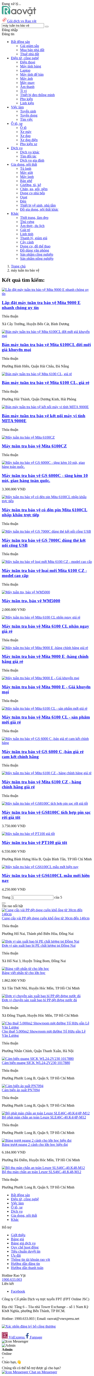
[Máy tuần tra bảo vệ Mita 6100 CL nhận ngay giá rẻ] (41, 617)
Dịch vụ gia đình (32, 160)
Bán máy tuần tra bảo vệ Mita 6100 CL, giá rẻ (45, 382)
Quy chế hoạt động (25, 1247)
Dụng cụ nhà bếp (32, 193)
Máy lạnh (27, 177)
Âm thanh (27, 87)
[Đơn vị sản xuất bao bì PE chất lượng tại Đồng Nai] (40, 941)
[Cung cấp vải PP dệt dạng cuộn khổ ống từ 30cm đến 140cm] (47, 914)
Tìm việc (26, 119)
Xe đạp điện (29, 140)
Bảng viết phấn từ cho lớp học (23, 973)
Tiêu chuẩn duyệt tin (25, 1251)
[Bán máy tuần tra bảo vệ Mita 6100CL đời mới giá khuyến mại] (47, 336)
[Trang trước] (3, 903)
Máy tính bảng (30, 66)
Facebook (18, 1291)
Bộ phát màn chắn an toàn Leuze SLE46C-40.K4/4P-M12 (44, 1117)
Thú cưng (27, 222)
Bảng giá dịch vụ (23, 1243)
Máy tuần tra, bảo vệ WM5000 (31, 600)
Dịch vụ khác (29, 152)
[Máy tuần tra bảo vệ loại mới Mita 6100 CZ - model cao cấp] (47, 562)
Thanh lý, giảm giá (33, 238)
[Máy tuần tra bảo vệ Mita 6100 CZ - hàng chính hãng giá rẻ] (46, 773)
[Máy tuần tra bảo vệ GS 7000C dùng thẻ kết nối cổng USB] (46, 531)
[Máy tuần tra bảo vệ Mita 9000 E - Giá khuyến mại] (40, 678)
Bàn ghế (26, 181)
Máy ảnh (26, 78)
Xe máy (25, 132)
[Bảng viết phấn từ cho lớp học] (25, 969)
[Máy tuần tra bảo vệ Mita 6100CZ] (28, 437)
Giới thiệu (18, 1235)
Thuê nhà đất (29, 54)
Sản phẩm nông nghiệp (36, 258)
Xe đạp (25, 136)
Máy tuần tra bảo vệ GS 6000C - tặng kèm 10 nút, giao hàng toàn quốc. (45, 478)
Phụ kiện (26, 99)
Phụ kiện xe (28, 144)
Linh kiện (27, 103)
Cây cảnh (27, 242)
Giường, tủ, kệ (30, 185)
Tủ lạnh (25, 168)
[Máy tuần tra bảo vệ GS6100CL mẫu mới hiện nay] (40, 867)
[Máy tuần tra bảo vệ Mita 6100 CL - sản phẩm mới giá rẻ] (44, 708)
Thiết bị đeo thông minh (37, 95)
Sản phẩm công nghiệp (36, 254)
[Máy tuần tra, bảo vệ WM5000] (26, 592)
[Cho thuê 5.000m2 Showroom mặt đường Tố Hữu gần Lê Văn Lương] (47, 1027)
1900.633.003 (12, 1279)
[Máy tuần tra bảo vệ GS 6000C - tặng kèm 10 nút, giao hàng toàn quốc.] (47, 467)
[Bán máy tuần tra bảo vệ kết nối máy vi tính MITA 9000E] (45, 407)
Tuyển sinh (28, 111)
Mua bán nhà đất (32, 50)
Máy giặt (26, 173)
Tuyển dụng (28, 115)
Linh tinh (26, 234)
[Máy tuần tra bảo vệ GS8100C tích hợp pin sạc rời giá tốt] (45, 803)
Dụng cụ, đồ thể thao (35, 246)
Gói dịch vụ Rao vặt (21, 21)
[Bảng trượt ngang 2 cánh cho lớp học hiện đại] (36, 1140)
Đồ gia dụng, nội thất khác (39, 209)
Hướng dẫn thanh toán (27, 1268)
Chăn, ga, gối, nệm (33, 189)
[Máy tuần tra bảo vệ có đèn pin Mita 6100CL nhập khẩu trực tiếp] (47, 501)
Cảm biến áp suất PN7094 (21, 1090)
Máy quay (27, 83)
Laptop (25, 70)
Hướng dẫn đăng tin (25, 1264)
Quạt (23, 197)
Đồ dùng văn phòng (34, 250)
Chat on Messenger (42, 1372)
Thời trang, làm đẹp (34, 218)
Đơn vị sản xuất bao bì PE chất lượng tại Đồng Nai (39, 945)
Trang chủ (18, 266)
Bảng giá (17, 1239)
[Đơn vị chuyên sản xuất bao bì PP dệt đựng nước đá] (41, 996)
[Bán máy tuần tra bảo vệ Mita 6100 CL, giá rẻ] (37, 374)
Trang (6, 897)
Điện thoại (27, 62)
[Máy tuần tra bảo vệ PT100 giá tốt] (28, 834)
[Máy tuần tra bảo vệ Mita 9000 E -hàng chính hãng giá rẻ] (45, 648)
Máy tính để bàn (32, 74)
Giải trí (25, 230)
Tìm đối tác (28, 156)
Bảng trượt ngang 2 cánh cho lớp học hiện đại (35, 1144)
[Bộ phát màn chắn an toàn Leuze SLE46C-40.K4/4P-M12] (46, 1113)
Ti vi (23, 91)
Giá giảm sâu (29, 46)
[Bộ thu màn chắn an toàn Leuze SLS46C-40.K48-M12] (43, 1168)
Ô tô (23, 128)
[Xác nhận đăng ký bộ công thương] (29, 1326)
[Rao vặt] (19, 15)
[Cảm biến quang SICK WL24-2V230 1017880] (38, 1059)
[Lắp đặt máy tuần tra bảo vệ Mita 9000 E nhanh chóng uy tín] (47, 294)
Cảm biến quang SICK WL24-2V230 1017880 (36, 1063)
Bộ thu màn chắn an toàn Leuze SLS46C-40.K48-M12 (41, 1172)
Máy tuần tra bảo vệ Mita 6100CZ (34, 446)
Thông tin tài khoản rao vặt (30, 1259)
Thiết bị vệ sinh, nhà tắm (38, 205)
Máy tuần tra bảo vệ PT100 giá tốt (34, 842)
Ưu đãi (16, 1255)
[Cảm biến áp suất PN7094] (22, 1086)
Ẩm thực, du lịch (32, 226)
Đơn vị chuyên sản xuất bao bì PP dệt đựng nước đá (39, 1000)
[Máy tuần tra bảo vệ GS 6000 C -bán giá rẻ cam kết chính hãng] (47, 743)
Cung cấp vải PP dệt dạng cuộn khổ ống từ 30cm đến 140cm (45, 918)
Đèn (23, 201)
